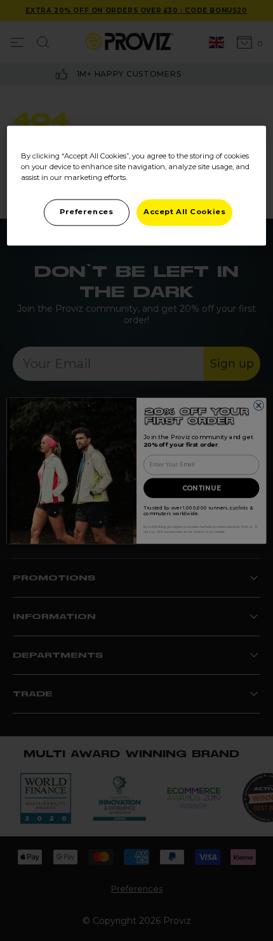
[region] (137, 185)
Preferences (86, 211)
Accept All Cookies (184, 211)
